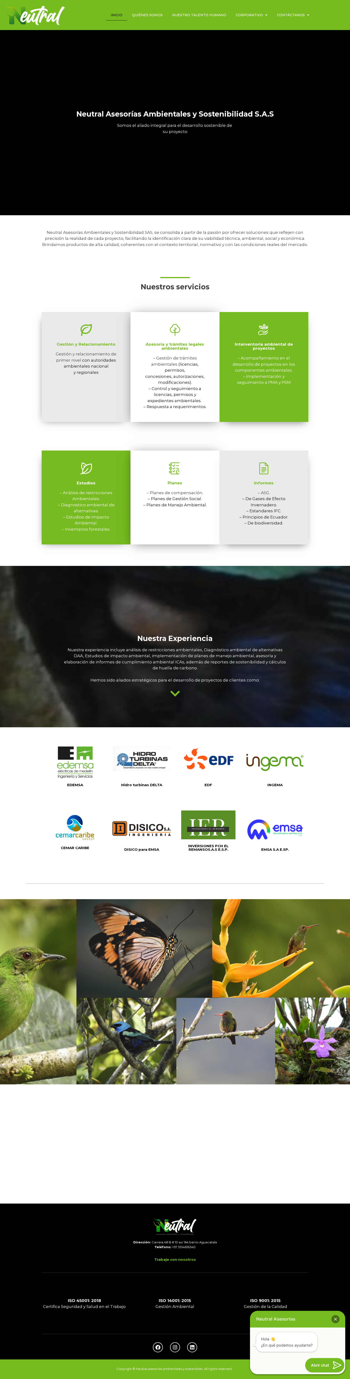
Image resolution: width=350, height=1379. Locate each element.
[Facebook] (158, 1347)
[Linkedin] (192, 1347)
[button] (335, 1319)
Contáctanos (291, 15)
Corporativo (249, 15)
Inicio (116, 15)
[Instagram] (175, 1347)
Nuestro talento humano (199, 15)
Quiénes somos (147, 15)
